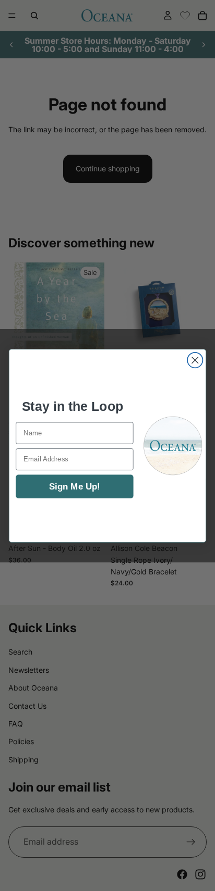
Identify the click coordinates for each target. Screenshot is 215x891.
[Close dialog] (194, 359)
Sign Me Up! (74, 486)
